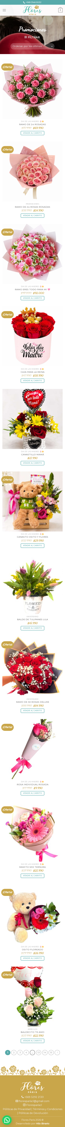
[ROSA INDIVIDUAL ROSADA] (32, 749)
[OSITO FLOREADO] (32, 914)
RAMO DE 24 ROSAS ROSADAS (32, 207)
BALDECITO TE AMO (32, 1032)
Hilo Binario (42, 1123)
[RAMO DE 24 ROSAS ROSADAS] (32, 171)
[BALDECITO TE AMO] (32, 997)
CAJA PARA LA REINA (32, 372)
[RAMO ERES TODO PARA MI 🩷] (32, 254)
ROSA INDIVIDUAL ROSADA (32, 784)
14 (45, 1052)
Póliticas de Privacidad (17, 1109)
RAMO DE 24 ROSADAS (32, 124)
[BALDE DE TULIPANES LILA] (32, 584)
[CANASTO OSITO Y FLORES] (32, 501)
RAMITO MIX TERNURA (32, 867)
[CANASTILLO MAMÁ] (32, 419)
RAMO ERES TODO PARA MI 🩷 (32, 289)
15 (51, 1052)
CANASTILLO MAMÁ (32, 454)
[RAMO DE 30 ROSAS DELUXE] (32, 667)
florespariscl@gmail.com (33, 1101)
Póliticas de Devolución (33, 1113)
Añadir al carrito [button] (32, 133)
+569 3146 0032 (33, 2)
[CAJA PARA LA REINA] (32, 336)
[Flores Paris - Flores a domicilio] (32, 10)
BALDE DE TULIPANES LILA (32, 619)
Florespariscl (34, 1105)
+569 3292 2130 (34, 1097)
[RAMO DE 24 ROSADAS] (32, 89)
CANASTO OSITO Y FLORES (32, 537)
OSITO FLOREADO (32, 949)
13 (38, 1052)
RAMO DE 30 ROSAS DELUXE (32, 702)
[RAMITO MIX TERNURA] (32, 832)
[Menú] (4, 10)
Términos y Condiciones (47, 1109)
